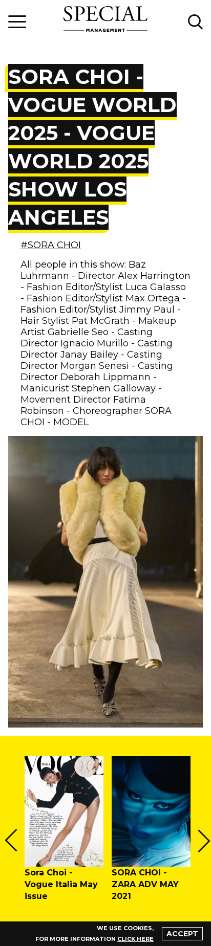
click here (135, 938)
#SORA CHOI (50, 245)
